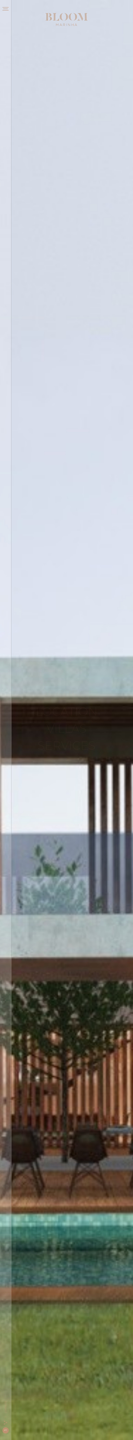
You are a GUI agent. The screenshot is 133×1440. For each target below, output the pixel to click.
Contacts (5, 1410)
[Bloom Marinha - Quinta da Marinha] (66, 19)
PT (5, 1430)
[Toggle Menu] (5, 9)
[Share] (5, 1422)
